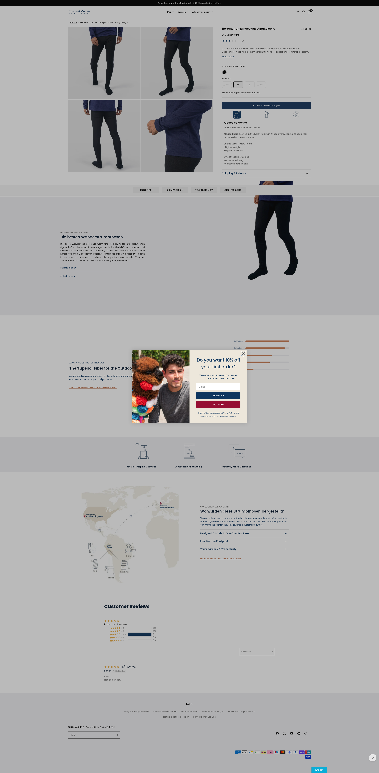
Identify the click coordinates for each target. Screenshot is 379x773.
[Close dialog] (243, 353)
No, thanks (218, 404)
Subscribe (218, 395)
